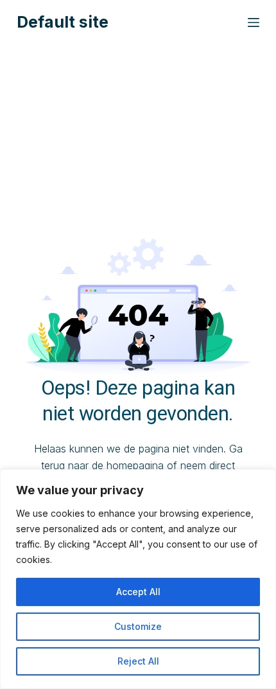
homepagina (135, 465)
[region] (138, 579)
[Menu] (253, 22)
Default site (62, 21)
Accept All (138, 591)
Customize (138, 626)
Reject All (138, 661)
